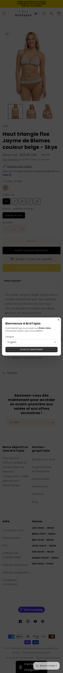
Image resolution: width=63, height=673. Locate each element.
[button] (31, 342)
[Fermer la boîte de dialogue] (58, 319)
